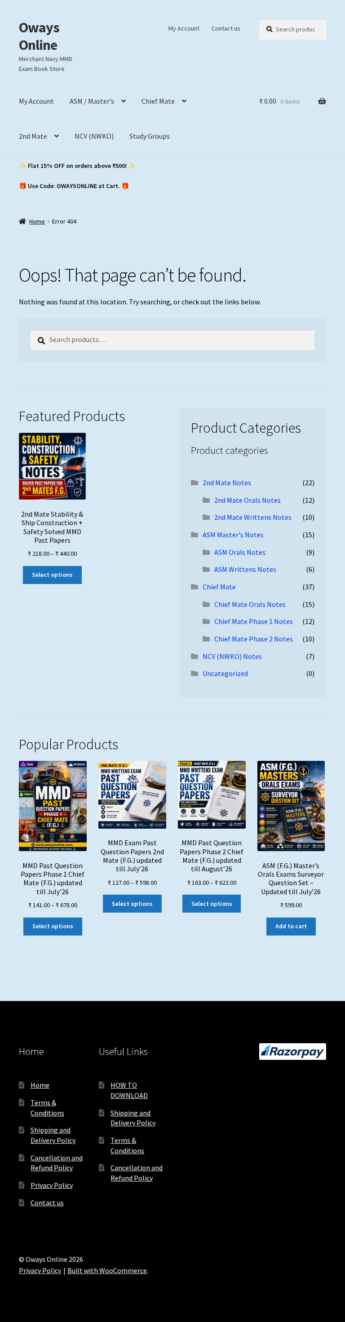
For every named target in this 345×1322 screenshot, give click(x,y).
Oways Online (39, 36)
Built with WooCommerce (107, 1270)
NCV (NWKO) (94, 136)
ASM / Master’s (92, 101)
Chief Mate (158, 101)
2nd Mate (33, 136)
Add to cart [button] (291, 926)
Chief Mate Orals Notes (250, 604)
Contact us (226, 28)
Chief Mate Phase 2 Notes (253, 638)
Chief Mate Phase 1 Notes (253, 621)
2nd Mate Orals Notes (247, 500)
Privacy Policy (52, 1185)
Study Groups (149, 136)
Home (37, 221)
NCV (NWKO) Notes (232, 656)
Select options (52, 575)
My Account (183, 28)
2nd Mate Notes (227, 482)
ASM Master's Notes (233, 534)
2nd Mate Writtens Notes (253, 517)
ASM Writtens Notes (245, 569)
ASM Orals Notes (239, 552)
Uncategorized (225, 673)
